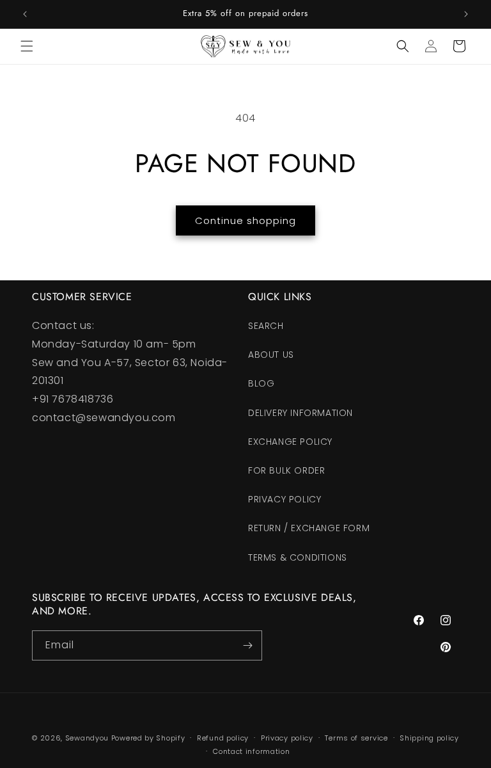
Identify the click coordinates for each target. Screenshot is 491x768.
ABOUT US (271, 354)
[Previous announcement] (25, 14)
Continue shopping (245, 220)
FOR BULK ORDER (286, 470)
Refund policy (223, 738)
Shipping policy (429, 738)
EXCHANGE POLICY (290, 441)
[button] (27, 46)
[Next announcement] (466, 14)
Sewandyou (87, 738)
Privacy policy (287, 738)
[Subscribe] (247, 645)
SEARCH (266, 325)
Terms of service (356, 738)
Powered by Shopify (148, 738)
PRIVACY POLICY (284, 499)
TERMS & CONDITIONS (297, 557)
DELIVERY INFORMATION (300, 412)
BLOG (261, 383)
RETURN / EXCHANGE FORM (309, 528)
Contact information (251, 751)
